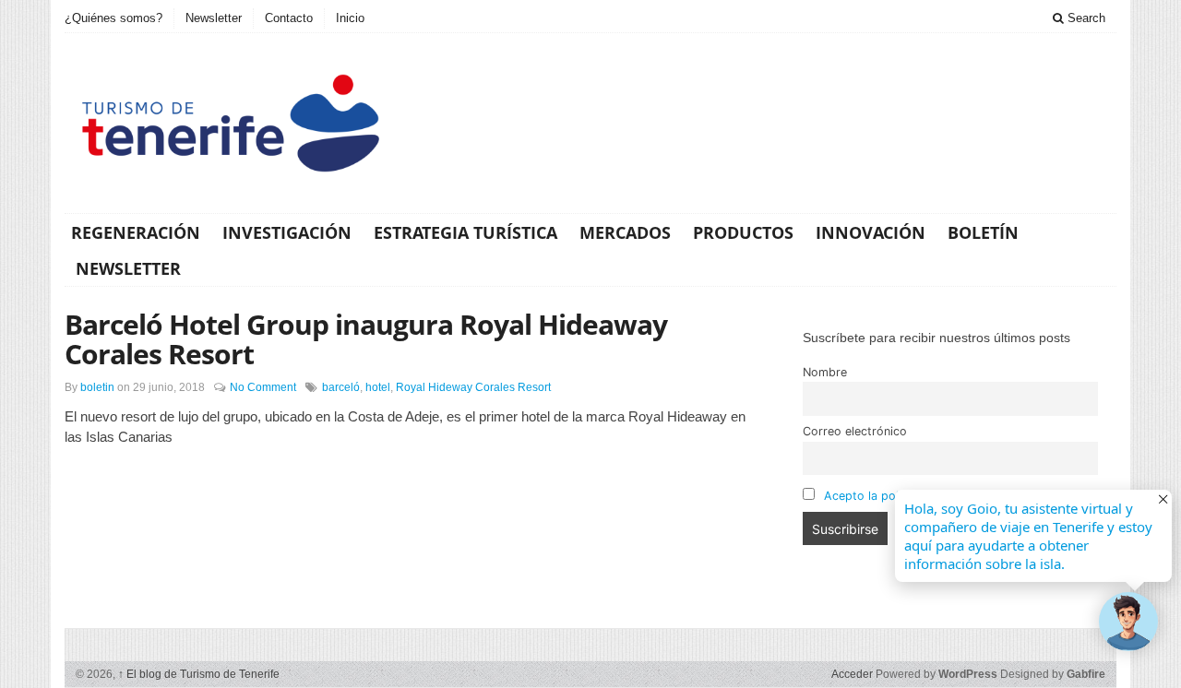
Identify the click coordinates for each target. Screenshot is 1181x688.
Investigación (287, 232)
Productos (743, 232)
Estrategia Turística (465, 232)
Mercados (625, 232)
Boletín (983, 232)
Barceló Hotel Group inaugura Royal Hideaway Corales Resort (366, 339)
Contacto (289, 18)
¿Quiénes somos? (113, 18)
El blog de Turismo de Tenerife (199, 674)
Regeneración (135, 232)
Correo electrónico (855, 431)
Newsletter (213, 18)
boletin (97, 387)
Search (1084, 18)
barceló (341, 387)
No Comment (263, 387)
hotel (377, 387)
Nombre (825, 372)
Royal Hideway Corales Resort (473, 387)
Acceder (852, 674)
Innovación (870, 232)
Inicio (350, 18)
